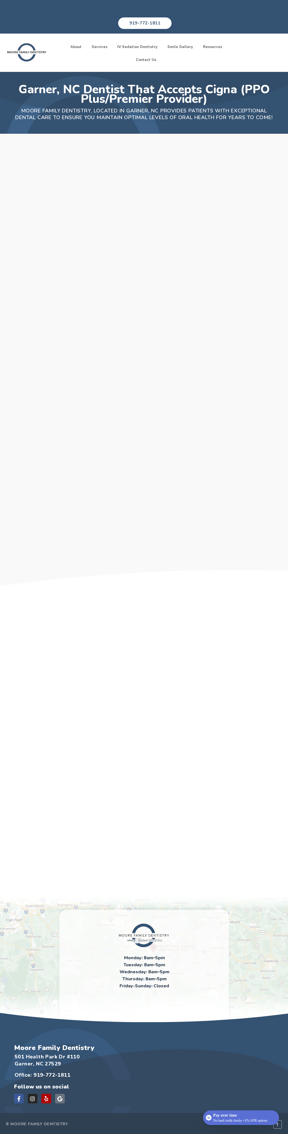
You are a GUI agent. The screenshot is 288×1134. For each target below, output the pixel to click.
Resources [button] (212, 46)
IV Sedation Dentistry (137, 46)
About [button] (76, 46)
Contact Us (146, 59)
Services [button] (99, 46)
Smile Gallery (180, 46)
